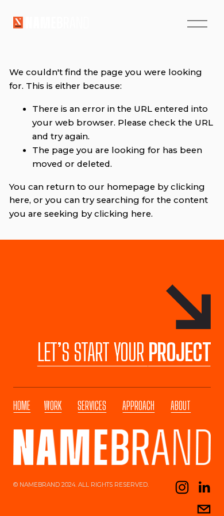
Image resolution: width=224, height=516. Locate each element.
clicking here (122, 214)
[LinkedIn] (204, 487)
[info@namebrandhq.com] (204, 509)
